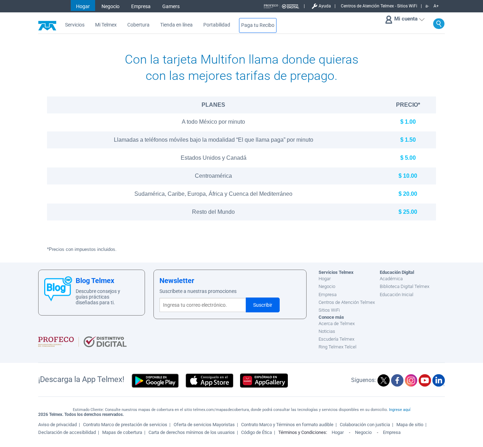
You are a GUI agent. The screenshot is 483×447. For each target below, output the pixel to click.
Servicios (75, 25)
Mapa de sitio (409, 424)
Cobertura (138, 25)
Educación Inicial (396, 294)
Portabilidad (216, 25)
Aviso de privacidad (57, 424)
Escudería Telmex (336, 339)
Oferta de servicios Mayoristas (204, 424)
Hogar (83, 6)
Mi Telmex (106, 25)
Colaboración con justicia (365, 424)
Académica (391, 278)
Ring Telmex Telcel (337, 346)
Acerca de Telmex (337, 323)
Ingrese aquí (400, 409)
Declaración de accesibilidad (67, 432)
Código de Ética (256, 432)
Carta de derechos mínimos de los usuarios (192, 432)
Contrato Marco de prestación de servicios (125, 424)
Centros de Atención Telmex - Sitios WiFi (379, 6)
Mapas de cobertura (122, 432)
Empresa (141, 6)
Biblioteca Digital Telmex (404, 286)
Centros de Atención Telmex (347, 302)
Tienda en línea (176, 25)
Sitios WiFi (329, 310)
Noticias (327, 331)
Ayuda (325, 6)
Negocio (110, 6)
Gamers (171, 6)
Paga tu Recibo (257, 25)
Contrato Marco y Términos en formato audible (287, 424)
